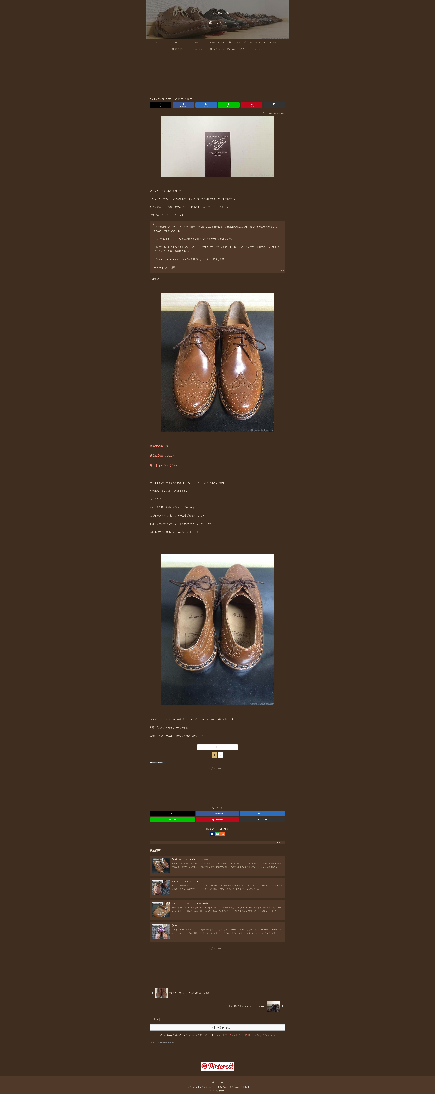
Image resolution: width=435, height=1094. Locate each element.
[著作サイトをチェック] (212, 834)
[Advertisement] (217, 71)
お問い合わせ (222, 1087)
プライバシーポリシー (208, 1087)
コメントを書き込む (217, 1027)
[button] (274, 105)
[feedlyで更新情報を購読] (217, 834)
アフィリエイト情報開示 (238, 1087)
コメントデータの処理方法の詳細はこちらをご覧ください (245, 1035)
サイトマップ (192, 1087)
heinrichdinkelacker (158, 762)
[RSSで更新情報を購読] (222, 834)
